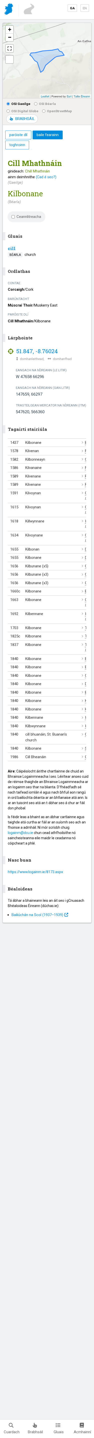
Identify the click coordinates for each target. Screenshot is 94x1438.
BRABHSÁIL (25, 118)
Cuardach (12, 1432)
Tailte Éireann (82, 96)
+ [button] (9, 29)
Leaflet (45, 96)
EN (85, 8)
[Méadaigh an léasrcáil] (9, 48)
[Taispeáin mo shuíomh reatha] (9, 59)
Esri (69, 96)
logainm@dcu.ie (20, 833)
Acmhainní (82, 1432)
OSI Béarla (47, 104)
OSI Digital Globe (24, 111)
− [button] (9, 37)
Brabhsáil (35, 1432)
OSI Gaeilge (20, 104)
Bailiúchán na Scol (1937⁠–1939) (37, 915)
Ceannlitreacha (29, 216)
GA (72, 8)
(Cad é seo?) (46, 177)
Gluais (59, 1432)
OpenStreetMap (59, 111)
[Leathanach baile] (9, 10)
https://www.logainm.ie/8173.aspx (35, 872)
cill (12, 248)
